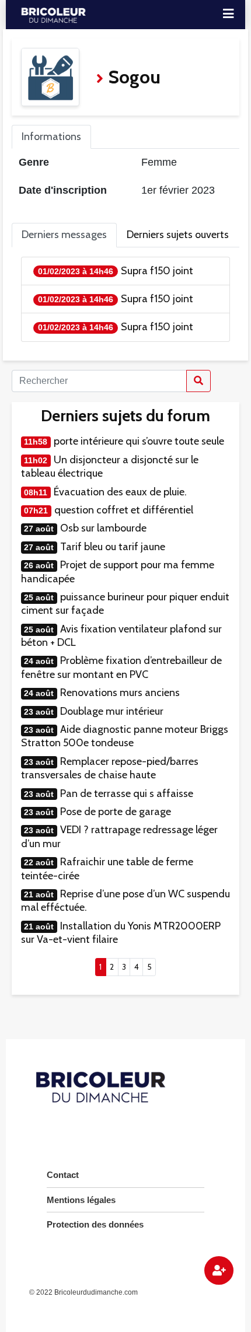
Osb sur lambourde (103, 528)
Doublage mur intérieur (111, 711)
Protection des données (95, 1224)
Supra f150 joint (157, 270)
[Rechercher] (198, 381)
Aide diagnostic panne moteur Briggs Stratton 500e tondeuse (124, 736)
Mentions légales (81, 1200)
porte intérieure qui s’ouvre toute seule (139, 441)
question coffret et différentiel (123, 510)
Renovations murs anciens (120, 692)
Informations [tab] (51, 136)
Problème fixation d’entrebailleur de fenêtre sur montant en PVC (121, 667)
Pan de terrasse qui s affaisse (126, 793)
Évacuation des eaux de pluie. (120, 491)
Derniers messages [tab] (64, 234)
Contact (63, 1175)
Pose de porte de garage (115, 811)
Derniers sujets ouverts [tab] (178, 234)
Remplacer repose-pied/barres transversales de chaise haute (109, 768)
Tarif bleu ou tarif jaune (112, 546)
